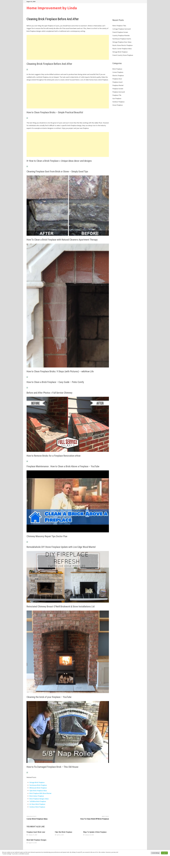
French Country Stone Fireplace (122, 55)
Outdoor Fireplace (118, 102)
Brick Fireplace (117, 69)
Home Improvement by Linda (52, 7)
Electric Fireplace (118, 75)
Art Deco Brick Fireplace (37, 804)
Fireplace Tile (116, 95)
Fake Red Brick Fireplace (63, 832)
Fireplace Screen (117, 89)
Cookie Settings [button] (155, 853)
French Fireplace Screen (120, 32)
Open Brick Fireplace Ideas (38, 791)
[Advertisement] (68, 47)
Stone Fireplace (117, 105)
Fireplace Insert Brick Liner (36, 832)
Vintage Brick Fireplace (36, 782)
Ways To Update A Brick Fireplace (95, 832)
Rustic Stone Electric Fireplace (122, 45)
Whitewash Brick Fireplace (38, 788)
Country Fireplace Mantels (121, 35)
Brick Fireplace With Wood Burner (40, 793)
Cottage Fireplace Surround (121, 29)
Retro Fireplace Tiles (119, 26)
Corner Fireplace (117, 72)
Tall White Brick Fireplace (37, 801)
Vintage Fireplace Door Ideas (121, 42)
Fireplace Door (117, 79)
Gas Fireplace (116, 98)
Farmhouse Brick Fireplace (38, 785)
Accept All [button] (164, 853)
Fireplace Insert (117, 82)
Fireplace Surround (118, 92)
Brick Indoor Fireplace (36, 796)
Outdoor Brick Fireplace (37, 807)
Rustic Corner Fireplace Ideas (122, 49)
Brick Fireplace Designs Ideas (39, 799)
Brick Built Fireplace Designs (36, 840)
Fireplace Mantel (117, 85)
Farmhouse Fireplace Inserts (121, 39)
